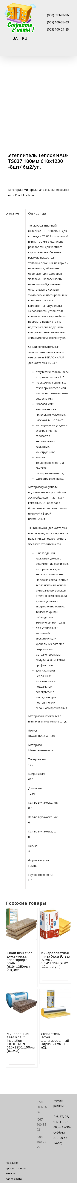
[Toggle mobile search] (63, 51)
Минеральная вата (36, 189)
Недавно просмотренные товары (15, 1168)
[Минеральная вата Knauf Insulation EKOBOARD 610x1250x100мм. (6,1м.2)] (21, 999)
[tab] (14, 213)
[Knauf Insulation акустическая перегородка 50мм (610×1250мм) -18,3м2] (21, 918)
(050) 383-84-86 (58, 15)
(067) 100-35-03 (58, 22)
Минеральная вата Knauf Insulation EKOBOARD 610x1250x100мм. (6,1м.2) (21, 1042)
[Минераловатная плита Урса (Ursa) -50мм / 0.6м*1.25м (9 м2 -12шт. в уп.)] (55, 918)
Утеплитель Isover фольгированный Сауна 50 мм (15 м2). (55, 1040)
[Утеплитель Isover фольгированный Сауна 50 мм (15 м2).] (55, 999)
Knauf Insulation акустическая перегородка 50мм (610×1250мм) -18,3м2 (19, 961)
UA (15, 38)
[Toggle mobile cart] (56, 51)
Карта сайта (14, 1179)
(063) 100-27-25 (58, 29)
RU (24, 38)
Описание (12, 213)
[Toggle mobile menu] (69, 51)
